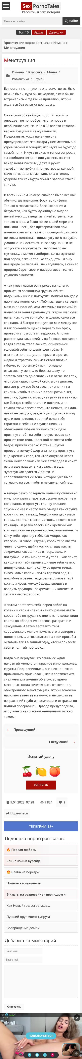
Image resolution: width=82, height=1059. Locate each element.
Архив (39, 32)
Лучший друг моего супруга (28, 916)
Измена (59, 42)
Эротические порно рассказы (27, 42)
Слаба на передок (25, 872)
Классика (35, 72)
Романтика (20, 79)
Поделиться (19, 813)
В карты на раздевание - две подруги (36, 894)
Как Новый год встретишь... (28, 905)
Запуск (41, 785)
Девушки (56, 32)
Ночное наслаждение (24, 883)
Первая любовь (23, 850)
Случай (38, 79)
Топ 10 (24, 32)
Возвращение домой (23, 928)
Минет (52, 72)
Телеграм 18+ (41, 826)
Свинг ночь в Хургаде (24, 861)
